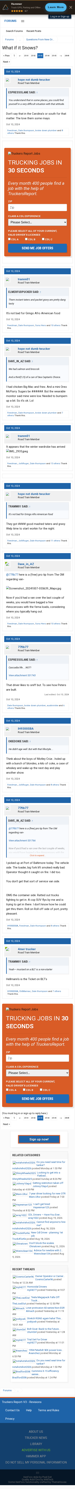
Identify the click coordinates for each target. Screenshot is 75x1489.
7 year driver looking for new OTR (47, 1193)
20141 (26, 56)
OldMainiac (25, 991)
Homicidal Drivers (37, 1286)
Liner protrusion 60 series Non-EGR (45, 1307)
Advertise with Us (36, 1450)
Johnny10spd (40, 1186)
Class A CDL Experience (24, 216)
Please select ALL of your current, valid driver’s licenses (32, 232)
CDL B (31, 239)
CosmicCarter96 (44, 1279)
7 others (57, 991)
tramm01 (24, 279)
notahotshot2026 (21, 1168)
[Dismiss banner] (71, 7)
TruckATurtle (19, 1238)
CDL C (48, 239)
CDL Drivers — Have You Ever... (44, 1214)
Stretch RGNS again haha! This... (44, 1318)
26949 (67, 56)
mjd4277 (32, 1289)
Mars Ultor (35, 1196)
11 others (55, 540)
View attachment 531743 (22, 675)
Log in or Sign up (59, 16)
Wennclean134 (42, 1253)
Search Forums (14, 31)
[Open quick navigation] (67, 39)
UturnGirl (32, 1332)
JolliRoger (23, 463)
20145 (54, 56)
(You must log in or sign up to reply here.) (25, 1113)
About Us (36, 1431)
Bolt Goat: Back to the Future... (43, 1328)
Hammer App (36, 1456)
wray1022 (33, 1217)
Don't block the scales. (41, 1243)
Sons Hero (40, 325)
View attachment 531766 (22, 840)
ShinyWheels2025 (22, 1178)
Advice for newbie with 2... (48, 1250)
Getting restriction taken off (48, 1183)
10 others (55, 325)
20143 (40, 56)
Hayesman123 (41, 1207)
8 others (55, 785)
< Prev (6, 55)
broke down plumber (46, 130)
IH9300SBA (26, 728)
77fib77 (23, 647)
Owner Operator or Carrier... (50, 1276)
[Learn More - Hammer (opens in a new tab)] (37, 7)
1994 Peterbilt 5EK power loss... (46, 1350)
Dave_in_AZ (26, 564)
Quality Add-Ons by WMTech (37, 1479)
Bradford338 (19, 1377)
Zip (10, 201)
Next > (6, 61)
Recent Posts (34, 31)
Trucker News (36, 1438)
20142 (33, 56)
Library (36, 1444)
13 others (55, 463)
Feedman (12, 130)
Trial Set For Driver (37, 1339)
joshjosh (32, 1321)
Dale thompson (26, 130)
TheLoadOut (19, 1303)
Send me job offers (37, 248)
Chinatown (35, 1246)
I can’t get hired (41, 1204)
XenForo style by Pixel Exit (37, 1477)
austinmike (52, 705)
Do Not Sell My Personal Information (36, 1462)
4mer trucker (27, 949)
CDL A (14, 239)
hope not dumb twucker (34, 79)
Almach (30, 1311)
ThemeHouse (59, 1482)
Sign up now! (39, 1139)
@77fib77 (12, 574)
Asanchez (34, 1353)
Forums (10, 21)
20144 (47, 56)
